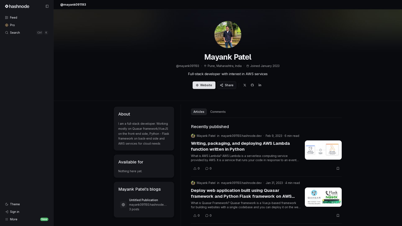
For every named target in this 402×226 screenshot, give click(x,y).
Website (206, 85)
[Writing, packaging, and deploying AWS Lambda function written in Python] (323, 150)
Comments (218, 111)
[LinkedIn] (259, 85)
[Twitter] (244, 85)
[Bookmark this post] (338, 168)
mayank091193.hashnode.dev (241, 135)
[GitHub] (252, 85)
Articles (198, 111)
